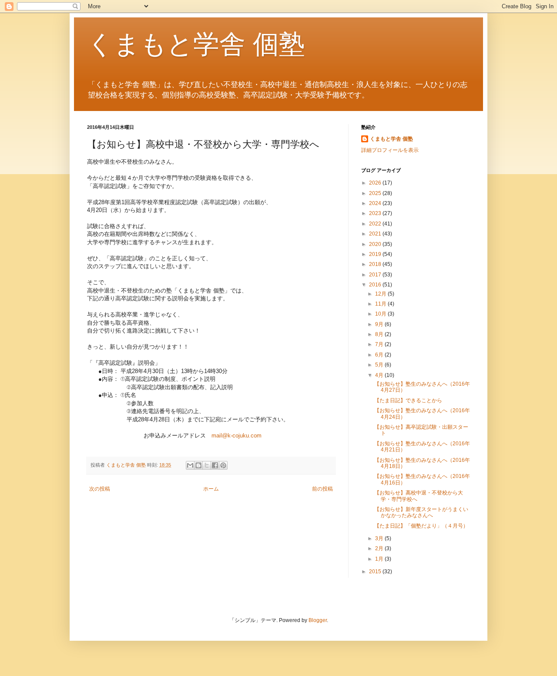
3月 (380, 538)
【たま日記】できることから (408, 400)
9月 (380, 324)
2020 (376, 244)
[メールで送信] (190, 465)
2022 (376, 224)
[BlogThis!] (198, 465)
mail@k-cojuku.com (236, 435)
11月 (381, 304)
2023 (376, 213)
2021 (376, 234)
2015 (376, 571)
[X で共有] (206, 465)
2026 (376, 183)
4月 (380, 375)
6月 (380, 355)
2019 (376, 254)
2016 (376, 285)
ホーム (211, 489)
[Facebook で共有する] (215, 465)
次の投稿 (99, 489)
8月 (380, 334)
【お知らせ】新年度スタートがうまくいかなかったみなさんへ (421, 512)
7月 (380, 344)
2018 (376, 264)
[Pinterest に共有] (223, 465)
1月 (380, 559)
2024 (376, 203)
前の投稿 (322, 489)
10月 (381, 314)
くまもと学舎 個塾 (196, 44)
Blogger (318, 620)
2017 (376, 275)
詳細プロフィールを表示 (390, 150)
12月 (381, 294)
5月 (380, 365)
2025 (376, 193)
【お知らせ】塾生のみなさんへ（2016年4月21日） (422, 447)
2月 (380, 548)
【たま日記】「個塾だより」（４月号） (421, 526)
